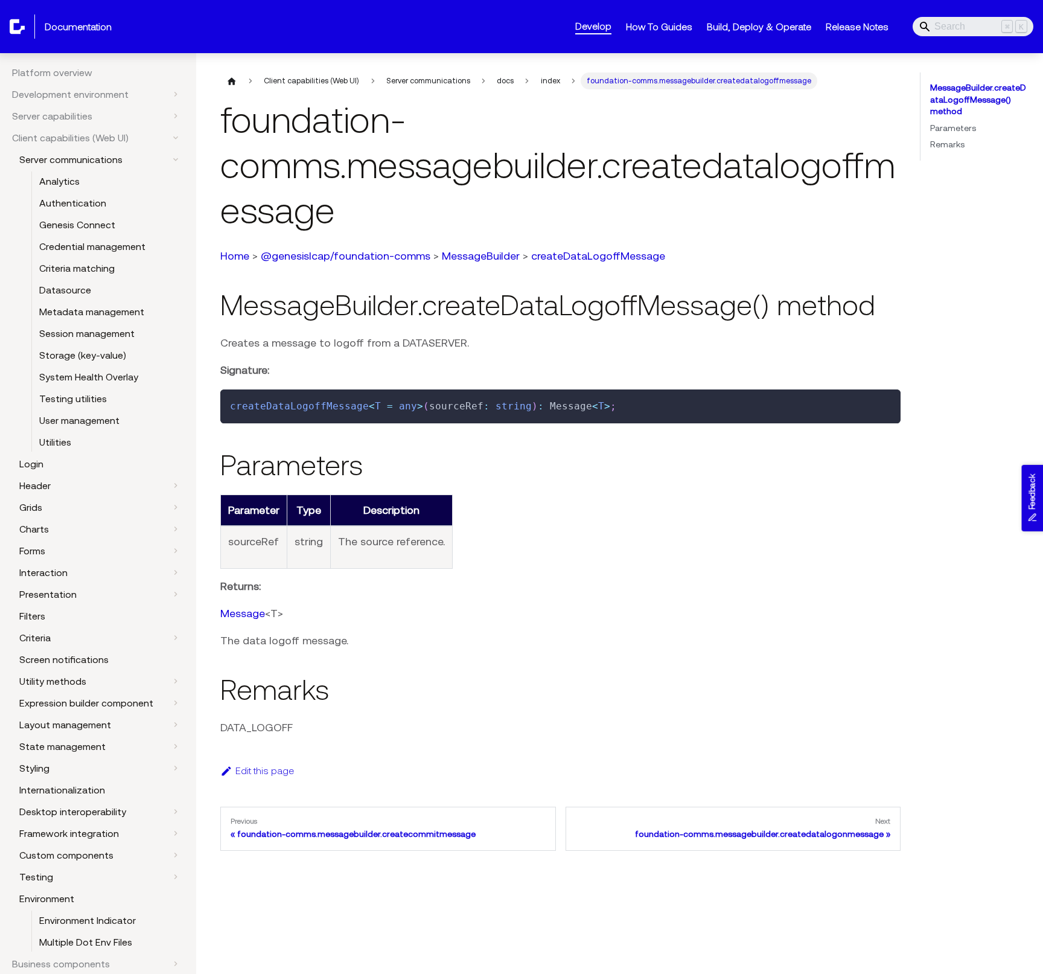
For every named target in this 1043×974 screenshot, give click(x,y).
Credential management (92, 246)
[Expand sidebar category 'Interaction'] (175, 572)
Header (35, 485)
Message (242, 613)
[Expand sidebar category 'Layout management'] (175, 724)
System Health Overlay (88, 376)
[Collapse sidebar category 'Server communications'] (175, 159)
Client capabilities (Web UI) (70, 137)
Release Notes (857, 26)
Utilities (55, 442)
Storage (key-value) (82, 355)
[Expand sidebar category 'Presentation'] (175, 594)
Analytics (59, 181)
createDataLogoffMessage (598, 255)
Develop (593, 26)
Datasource (65, 289)
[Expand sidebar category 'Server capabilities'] (175, 116)
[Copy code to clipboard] (886, 404)
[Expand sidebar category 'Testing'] (175, 876)
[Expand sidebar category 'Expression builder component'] (175, 703)
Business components (61, 963)
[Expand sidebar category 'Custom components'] (175, 855)
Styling (34, 768)
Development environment (70, 94)
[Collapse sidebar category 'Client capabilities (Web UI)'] (175, 137)
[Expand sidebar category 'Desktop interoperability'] (175, 811)
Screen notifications (64, 659)
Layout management (65, 724)
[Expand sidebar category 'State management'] (175, 746)
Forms (32, 550)
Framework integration (69, 833)
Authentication (72, 202)
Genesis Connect (77, 224)
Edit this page (264, 770)
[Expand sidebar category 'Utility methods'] (175, 681)
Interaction (43, 572)
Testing (36, 876)
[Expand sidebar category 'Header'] (175, 485)
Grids (30, 507)
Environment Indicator (87, 920)
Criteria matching (77, 268)
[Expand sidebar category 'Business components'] (175, 963)
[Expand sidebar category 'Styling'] (175, 768)
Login (31, 463)
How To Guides (659, 26)
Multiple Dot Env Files (85, 942)
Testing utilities (73, 398)
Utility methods (52, 681)
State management (62, 746)
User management (79, 420)
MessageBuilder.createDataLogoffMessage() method (978, 99)
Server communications (71, 159)
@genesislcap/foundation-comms (345, 255)
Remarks (947, 144)
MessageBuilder (481, 255)
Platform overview (52, 72)
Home (234, 255)
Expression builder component (86, 702)
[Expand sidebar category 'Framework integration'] (175, 833)
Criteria (35, 637)
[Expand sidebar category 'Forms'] (175, 550)
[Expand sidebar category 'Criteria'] (175, 637)
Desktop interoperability (72, 811)
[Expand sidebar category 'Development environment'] (175, 94)
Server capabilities (52, 116)
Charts (34, 529)
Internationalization (62, 789)
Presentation (48, 594)
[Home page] (231, 80)
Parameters (953, 128)
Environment (46, 898)
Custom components (66, 855)
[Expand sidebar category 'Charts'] (175, 529)
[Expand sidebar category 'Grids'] (175, 507)
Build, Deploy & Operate (759, 26)
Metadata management (91, 311)
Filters (32, 615)
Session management (87, 333)
